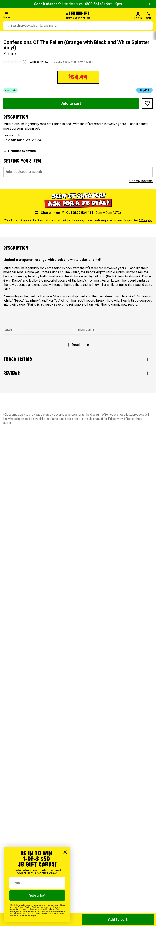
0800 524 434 (95, 4)
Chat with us (50, 212)
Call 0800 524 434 (79, 212)
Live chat (68, 4)
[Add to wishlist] (147, 103)
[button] (26, 15)
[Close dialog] (65, 852)
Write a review (39, 61)
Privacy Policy (24, 907)
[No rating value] (13, 61)
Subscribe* (37, 895)
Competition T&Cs (56, 905)
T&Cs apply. (145, 220)
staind (10, 53)
